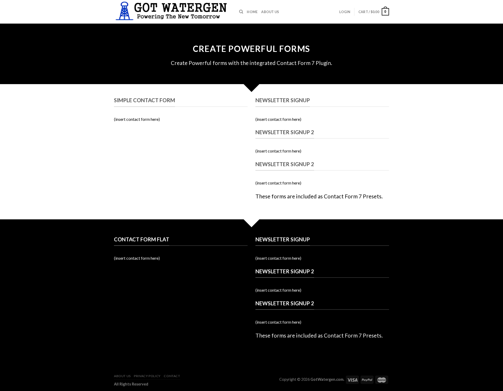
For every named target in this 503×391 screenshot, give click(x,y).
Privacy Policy (147, 376)
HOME (252, 12)
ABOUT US (270, 12)
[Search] (241, 12)
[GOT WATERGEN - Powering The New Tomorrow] (172, 12)
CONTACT (172, 376)
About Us (122, 376)
